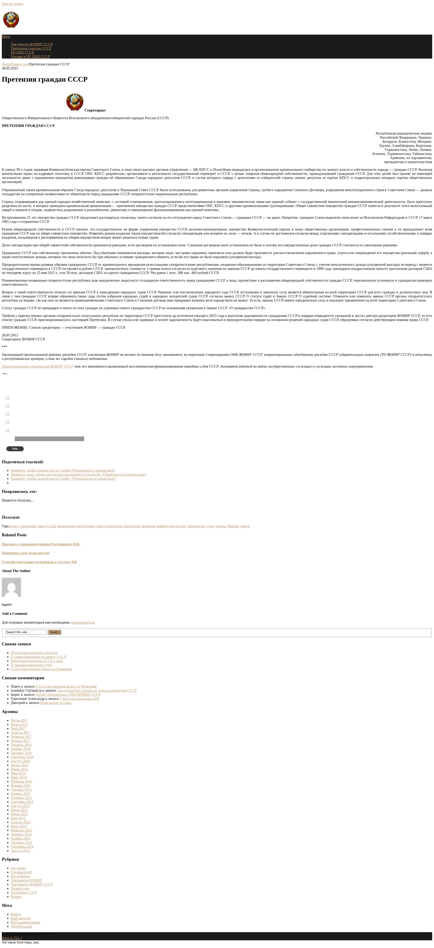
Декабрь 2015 (21, 789)
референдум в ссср (170, 526)
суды (210, 526)
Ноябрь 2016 (20, 749)
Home (6, 64)
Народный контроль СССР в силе (37, 661)
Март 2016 (19, 777)
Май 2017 (18, 728)
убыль (220, 526)
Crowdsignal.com (131, 449)
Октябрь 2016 (21, 753)
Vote (15, 448)
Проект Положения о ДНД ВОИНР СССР (68, 694)
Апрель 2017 (21, 732)
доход (13, 526)
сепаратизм (195, 526)
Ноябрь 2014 (20, 838)
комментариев (25, 922)
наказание (28, 526)
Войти (16, 914)
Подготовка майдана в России (34, 653)
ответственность (109, 526)
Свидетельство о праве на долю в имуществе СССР (97, 690)
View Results (113, 449)
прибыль (148, 526)
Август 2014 (20, 851)
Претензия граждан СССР (31, 48)
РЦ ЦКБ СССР (22, 52)
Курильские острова (55, 703)
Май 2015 (18, 818)
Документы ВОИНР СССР (32, 44)
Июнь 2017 (19, 724)
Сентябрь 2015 (22, 802)
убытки (232, 526)
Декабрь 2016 (21, 745)
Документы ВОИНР (26, 880)
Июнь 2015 (19, 814)
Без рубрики (20, 876)
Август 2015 (20, 806)
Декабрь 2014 (21, 834)
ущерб (245, 526)
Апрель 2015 (21, 822)
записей (21, 918)
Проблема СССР (24, 892)
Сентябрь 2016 (22, 757)
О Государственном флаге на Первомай (41, 669)
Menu (6, 36)
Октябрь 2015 (21, 798)
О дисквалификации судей (31, 665)
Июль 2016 (19, 765)
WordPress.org (21, 926)
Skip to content (12, 4)
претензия (131, 526)
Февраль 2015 (21, 830)
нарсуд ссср (46, 526)
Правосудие (20, 64)
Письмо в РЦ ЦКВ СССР (30, 56)
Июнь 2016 (19, 769)
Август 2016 (20, 761)
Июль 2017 (19, 720)
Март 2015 (19, 826)
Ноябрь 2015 (20, 794)
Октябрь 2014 (21, 842)
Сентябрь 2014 (22, 846)
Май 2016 (18, 773)
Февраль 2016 (21, 781)
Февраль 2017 (21, 737)
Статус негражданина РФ (79, 699)
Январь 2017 (20, 741)
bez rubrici (18, 868)
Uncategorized (21, 872)
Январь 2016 (20, 785)
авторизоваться (82, 622)
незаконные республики (75, 526)
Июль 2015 (19, 810)
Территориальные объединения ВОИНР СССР (38, 366)
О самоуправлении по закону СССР (38, 657)
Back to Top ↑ (12, 938)
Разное (16, 896)
